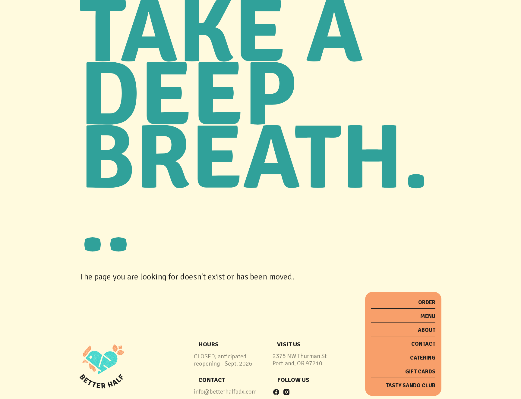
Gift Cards (420, 371)
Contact (423, 344)
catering (422, 357)
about (426, 330)
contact (211, 380)
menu (427, 316)
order (426, 302)
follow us (293, 380)
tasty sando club (410, 385)
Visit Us (289, 344)
